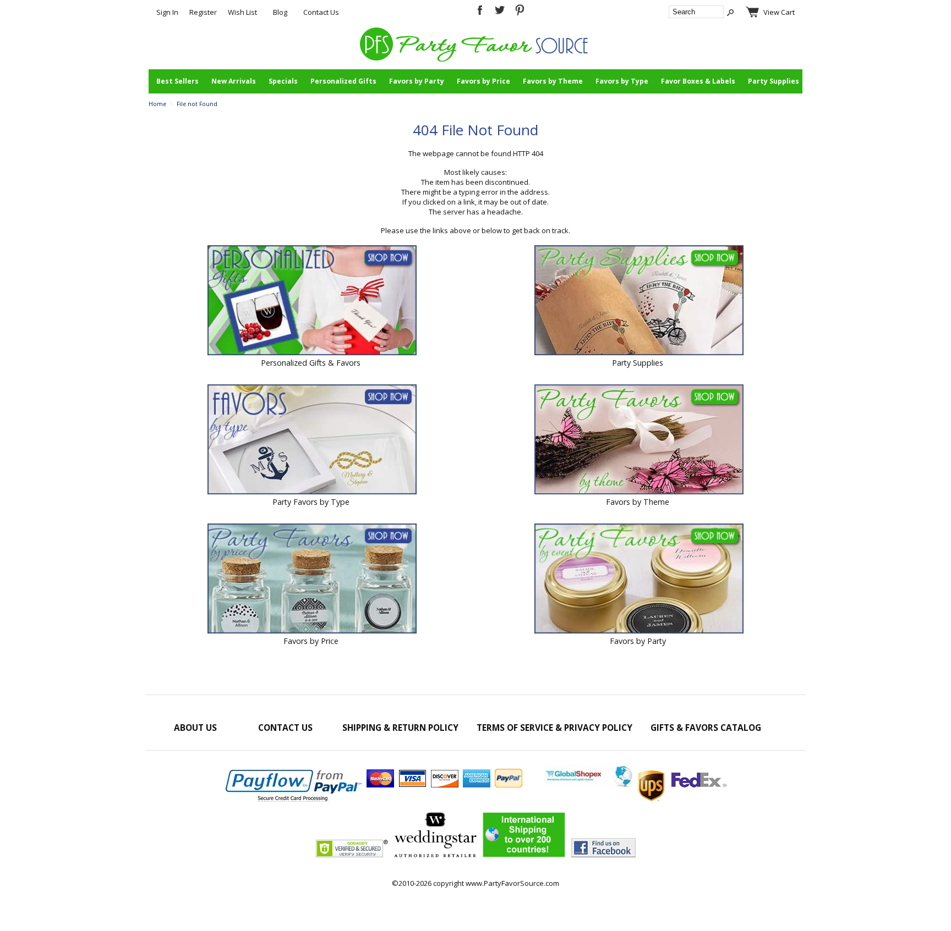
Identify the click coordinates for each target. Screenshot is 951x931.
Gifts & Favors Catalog (706, 727)
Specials (283, 81)
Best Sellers (177, 81)
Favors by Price (483, 81)
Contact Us (321, 12)
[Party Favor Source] (476, 59)
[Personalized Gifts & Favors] (312, 301)
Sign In (167, 12)
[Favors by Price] (312, 580)
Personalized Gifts (343, 81)
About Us (195, 727)
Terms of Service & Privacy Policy (554, 727)
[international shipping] (636, 785)
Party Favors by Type (310, 502)
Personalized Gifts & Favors (310, 362)
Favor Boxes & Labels (698, 81)
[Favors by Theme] (639, 440)
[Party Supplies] (639, 301)
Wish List (242, 12)
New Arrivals (233, 81)
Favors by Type (621, 81)
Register (203, 12)
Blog (280, 12)
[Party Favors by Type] (312, 440)
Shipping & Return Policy (400, 727)
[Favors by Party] (639, 580)
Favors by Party (416, 81)
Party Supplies (773, 81)
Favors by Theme (553, 81)
